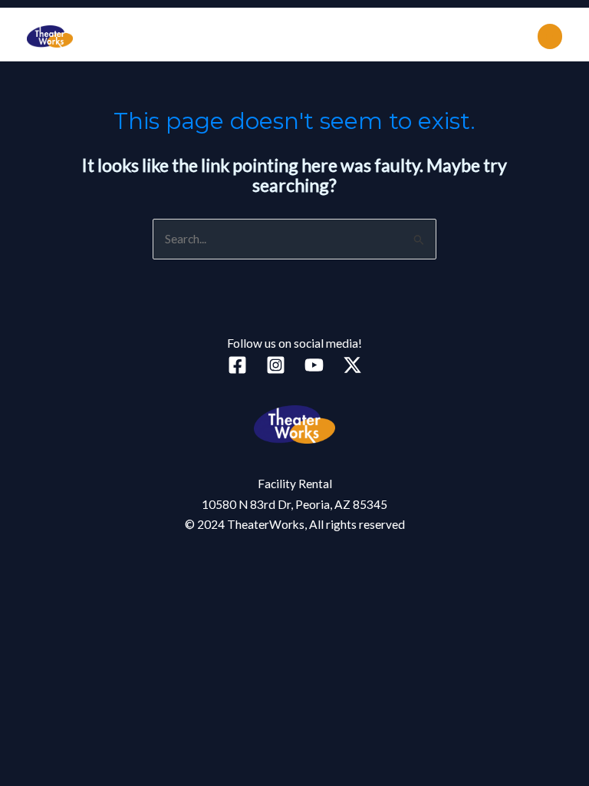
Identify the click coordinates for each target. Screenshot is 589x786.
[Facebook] (237, 365)
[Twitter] (352, 365)
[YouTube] (314, 365)
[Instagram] (275, 365)
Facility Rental (295, 483)
